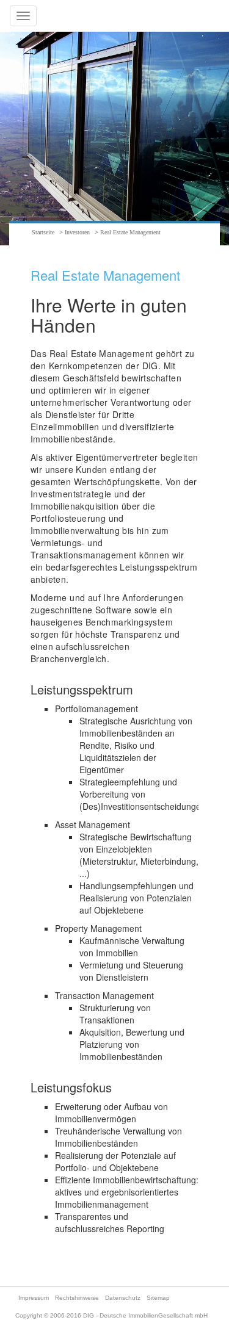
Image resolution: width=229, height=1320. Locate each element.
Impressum (33, 1297)
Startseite (43, 232)
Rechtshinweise (77, 1297)
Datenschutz (122, 1297)
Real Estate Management (130, 232)
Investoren (77, 232)
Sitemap (158, 1297)
